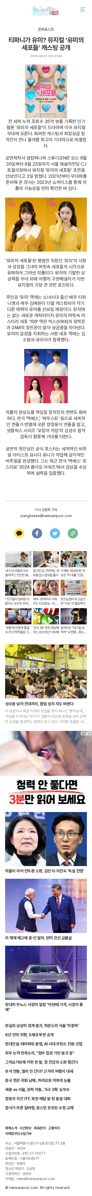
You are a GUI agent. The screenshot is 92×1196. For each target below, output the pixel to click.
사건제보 (25, 1128)
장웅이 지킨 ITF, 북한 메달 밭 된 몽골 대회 (38, 1098)
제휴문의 (39, 1128)
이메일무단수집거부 (18, 1134)
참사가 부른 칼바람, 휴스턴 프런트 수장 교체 (39, 1107)
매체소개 (11, 1128)
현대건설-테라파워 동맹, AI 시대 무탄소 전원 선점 (43, 1044)
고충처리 (54, 1128)
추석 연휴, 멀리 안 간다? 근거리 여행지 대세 (39, 1071)
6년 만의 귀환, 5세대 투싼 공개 (29, 1034)
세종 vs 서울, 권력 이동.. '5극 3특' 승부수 (37, 1089)
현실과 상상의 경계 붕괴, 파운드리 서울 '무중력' (42, 1025)
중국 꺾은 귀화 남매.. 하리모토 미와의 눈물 (38, 1080)
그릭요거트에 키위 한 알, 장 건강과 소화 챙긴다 (41, 1062)
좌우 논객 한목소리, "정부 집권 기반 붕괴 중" (39, 1053)
